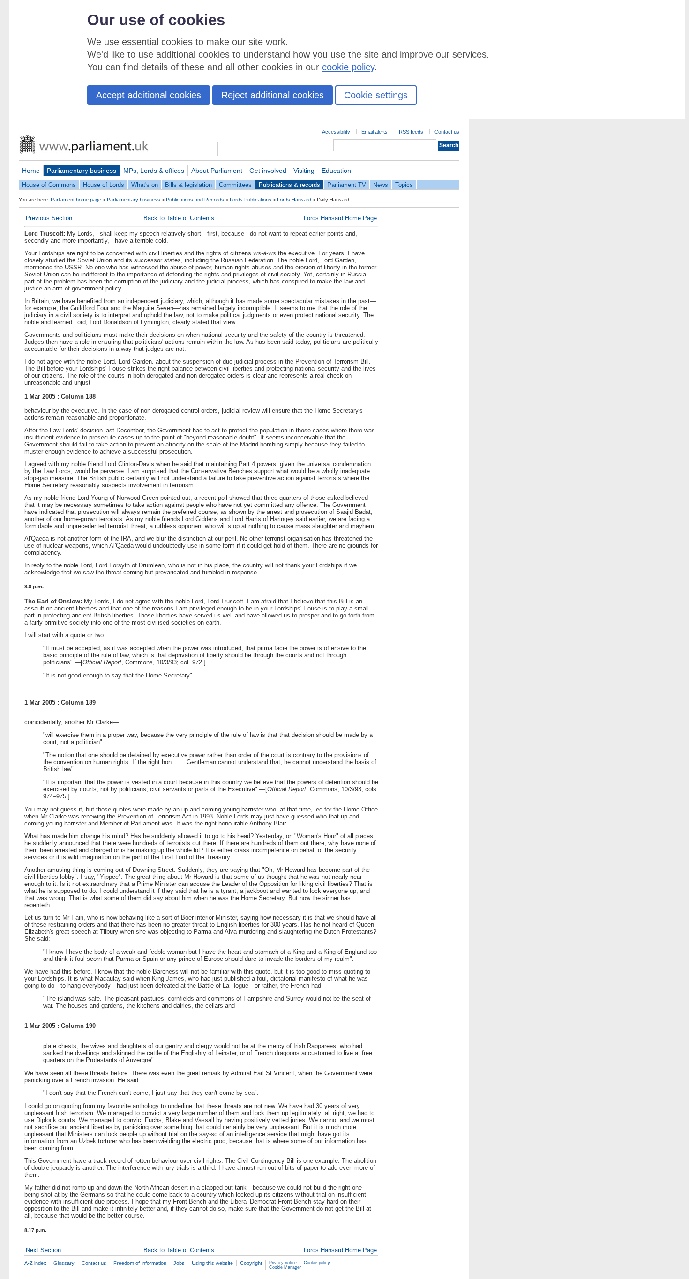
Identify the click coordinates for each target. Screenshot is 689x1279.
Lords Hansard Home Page (340, 218)
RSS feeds (411, 131)
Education (336, 170)
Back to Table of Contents (178, 218)
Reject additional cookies (272, 95)
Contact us (446, 131)
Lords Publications (250, 199)
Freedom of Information (139, 1263)
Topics (404, 184)
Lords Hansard (294, 199)
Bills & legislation (188, 184)
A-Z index (35, 1263)
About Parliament (216, 170)
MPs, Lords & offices (153, 170)
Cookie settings (376, 95)
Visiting (304, 170)
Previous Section (49, 218)
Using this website (212, 1263)
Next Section (43, 1250)
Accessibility (336, 131)
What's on (144, 184)
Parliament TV (346, 184)
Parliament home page (76, 199)
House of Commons (49, 184)
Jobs (179, 1263)
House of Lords (103, 184)
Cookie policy (317, 1262)
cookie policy (348, 67)
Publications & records (289, 184)
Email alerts (374, 131)
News (380, 184)
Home (31, 170)
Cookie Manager (285, 1267)
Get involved (267, 170)
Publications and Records (195, 199)
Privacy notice (283, 1262)
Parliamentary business (81, 170)
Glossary (64, 1263)
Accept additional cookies (148, 95)
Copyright (251, 1263)
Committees (235, 184)
